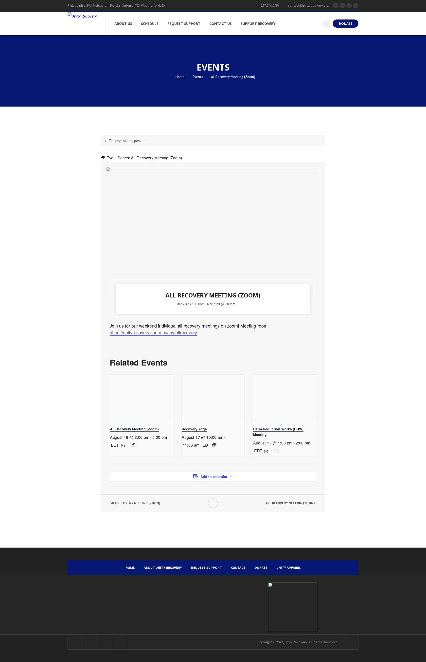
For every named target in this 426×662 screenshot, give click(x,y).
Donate (261, 567)
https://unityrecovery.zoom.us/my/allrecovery (153, 332)
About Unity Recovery (163, 567)
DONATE (345, 23)
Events (197, 76)
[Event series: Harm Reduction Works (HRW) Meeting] (276, 450)
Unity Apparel (288, 567)
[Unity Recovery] (82, 16)
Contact (238, 567)
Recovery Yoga (194, 428)
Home (179, 76)
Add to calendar (213, 476)
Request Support (206, 567)
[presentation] (141, 398)
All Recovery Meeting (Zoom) (134, 428)
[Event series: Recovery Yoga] (214, 444)
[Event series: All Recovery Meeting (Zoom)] (133, 444)
